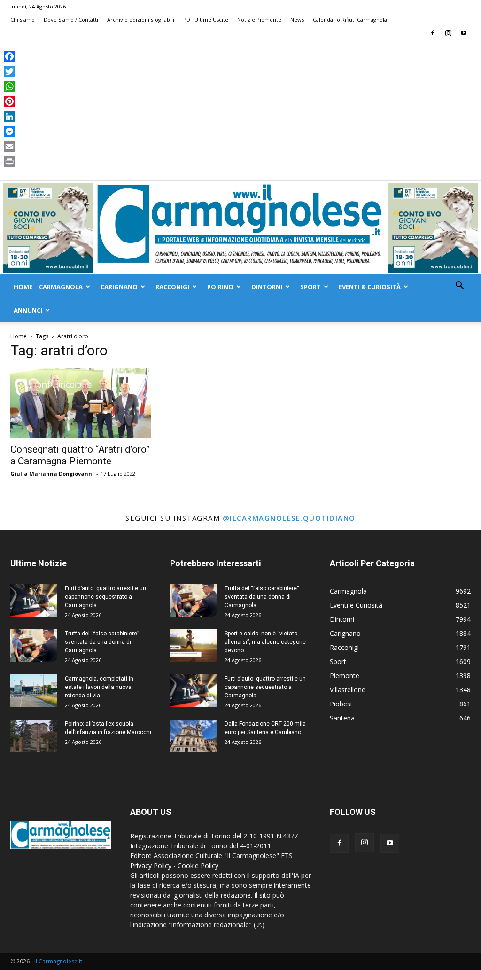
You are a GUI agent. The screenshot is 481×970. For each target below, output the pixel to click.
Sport (310, 286)
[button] (459, 286)
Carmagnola (61, 286)
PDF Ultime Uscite (205, 19)
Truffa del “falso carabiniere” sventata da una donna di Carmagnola (102, 642)
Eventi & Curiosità (370, 286)
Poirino (220, 286)
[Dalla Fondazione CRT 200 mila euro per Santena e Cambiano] (193, 736)
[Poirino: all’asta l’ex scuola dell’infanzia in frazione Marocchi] (33, 736)
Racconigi (172, 286)
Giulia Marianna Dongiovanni (52, 473)
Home (23, 286)
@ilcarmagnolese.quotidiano (289, 518)
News (297, 19)
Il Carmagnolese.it (58, 961)
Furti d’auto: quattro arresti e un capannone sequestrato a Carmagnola (105, 597)
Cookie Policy (198, 865)
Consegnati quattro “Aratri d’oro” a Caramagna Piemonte (80, 455)
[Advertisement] (240, 110)
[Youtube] (464, 32)
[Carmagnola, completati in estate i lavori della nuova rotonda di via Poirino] (33, 690)
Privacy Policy (150, 865)
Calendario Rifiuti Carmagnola (350, 19)
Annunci (28, 310)
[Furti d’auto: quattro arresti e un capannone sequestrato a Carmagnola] (33, 600)
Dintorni (266, 286)
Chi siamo (22, 19)
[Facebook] (433, 32)
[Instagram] (448, 32)
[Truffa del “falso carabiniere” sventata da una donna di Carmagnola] (33, 645)
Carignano (119, 286)
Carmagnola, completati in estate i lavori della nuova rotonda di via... (99, 687)
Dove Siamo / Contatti (71, 19)
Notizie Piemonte (259, 19)
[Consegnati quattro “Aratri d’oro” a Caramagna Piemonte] (80, 403)
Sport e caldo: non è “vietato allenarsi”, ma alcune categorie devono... (265, 642)
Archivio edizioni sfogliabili (140, 19)
